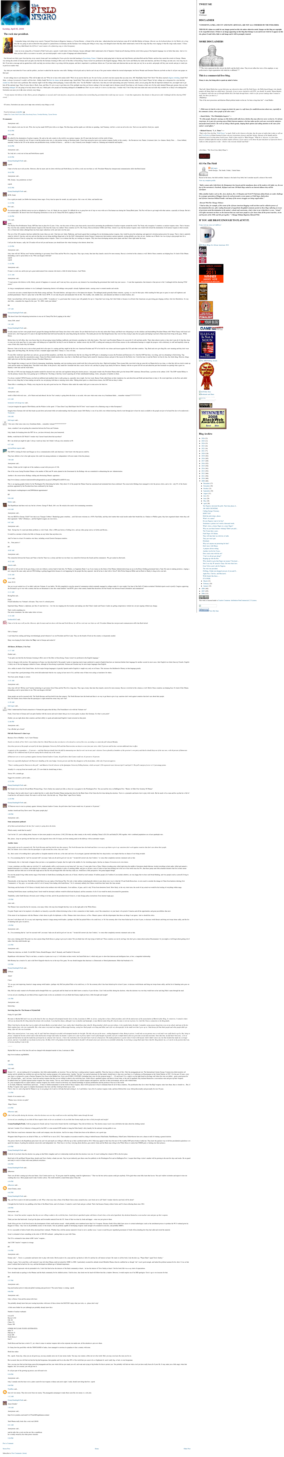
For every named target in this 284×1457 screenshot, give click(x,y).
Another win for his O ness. (212, 551)
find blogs (207, 400)
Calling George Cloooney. (211, 511)
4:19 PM (10, 1146)
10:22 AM (11, 561)
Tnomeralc (11, 413)
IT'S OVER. (207, 578)
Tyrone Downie (52, 114)
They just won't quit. (209, 538)
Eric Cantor (11, 114)
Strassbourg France (31, 114)
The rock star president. (16, 33)
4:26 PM (10, 1164)
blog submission (210, 399)
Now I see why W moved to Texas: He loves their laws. (220, 563)
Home (97, 1449)
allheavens (11, 1111)
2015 (203, 466)
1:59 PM (10, 925)
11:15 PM (11, 203)
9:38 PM (10, 1374)
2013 (203, 471)
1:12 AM (11, 1396)
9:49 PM (10, 1385)
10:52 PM (11, 188)
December (206, 483)
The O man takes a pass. (210, 531)
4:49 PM (10, 1208)
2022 (203, 448)
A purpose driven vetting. (211, 548)
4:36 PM (10, 1181)
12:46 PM (11, 722)
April (205, 503)
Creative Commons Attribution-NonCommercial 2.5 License (237, 600)
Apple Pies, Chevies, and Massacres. (214, 573)
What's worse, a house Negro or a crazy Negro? (218, 526)
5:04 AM (11, 416)
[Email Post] (23, 112)
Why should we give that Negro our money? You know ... (221, 561)
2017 (203, 461)
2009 (203, 481)
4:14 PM (10, 1108)
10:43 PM (11, 172)
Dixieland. (206, 541)
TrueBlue (11, 1389)
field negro (11, 420)
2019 (203, 456)
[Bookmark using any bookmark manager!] (208, 606)
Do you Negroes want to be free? (213, 521)
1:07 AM (11, 309)
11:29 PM (11, 246)
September (206, 491)
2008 (203, 588)
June (205, 498)
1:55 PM (10, 899)
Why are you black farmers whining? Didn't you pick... (220, 528)
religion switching (174, 78)
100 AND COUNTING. (210, 508)
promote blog (212, 400)
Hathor (10, 502)
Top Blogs (213, 397)
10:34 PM (11, 146)
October (206, 488)
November (206, 486)
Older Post (187, 1449)
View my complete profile (207, 180)
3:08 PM (10, 1064)
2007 (203, 591)
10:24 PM (11, 131)
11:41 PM (11, 264)
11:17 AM (11, 650)
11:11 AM (11, 592)
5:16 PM (10, 1250)
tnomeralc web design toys (16, 403)
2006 (203, 593)
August (205, 493)
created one (6, 83)
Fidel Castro (18, 114)
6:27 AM (11, 444)
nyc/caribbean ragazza (14, 448)
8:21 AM (11, 1425)
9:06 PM (10, 1291)
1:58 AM (11, 1407)
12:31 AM (11, 275)
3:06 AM (11, 388)
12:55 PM (11, 799)
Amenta (10, 565)
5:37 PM (10, 1280)
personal (200, 400)
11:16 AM (11, 616)
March (205, 581)
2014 (203, 468)
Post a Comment (8, 1443)
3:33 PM (10, 1092)
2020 (203, 453)
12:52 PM (11, 781)
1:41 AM (11, 324)
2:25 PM (10, 964)
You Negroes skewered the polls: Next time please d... (220, 506)
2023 (203, 446)
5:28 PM (10, 1438)
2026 (203, 438)
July (204, 496)
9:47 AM (11, 522)
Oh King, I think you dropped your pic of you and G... (220, 571)
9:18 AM (11, 509)
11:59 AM (11, 702)
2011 (203, 476)
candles (214, 399)
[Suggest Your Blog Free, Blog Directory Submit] (202, 398)
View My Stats (214, 611)
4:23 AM (11, 399)
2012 (203, 473)
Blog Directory (207, 397)
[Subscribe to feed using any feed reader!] (206, 603)
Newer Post (6, 1449)
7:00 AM (11, 460)
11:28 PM (11, 216)
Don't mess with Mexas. (210, 546)
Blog (200, 397)
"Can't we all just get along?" (212, 556)
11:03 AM (11, 575)
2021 (203, 451)
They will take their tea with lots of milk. (216, 536)
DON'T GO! (207, 513)
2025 (203, 441)
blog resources (204, 399)
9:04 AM (11, 498)
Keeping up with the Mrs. (211, 558)
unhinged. (12, 87)
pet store (204, 400)
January (206, 586)
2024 (203, 443)
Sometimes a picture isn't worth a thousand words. (219, 523)
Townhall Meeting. (42, 114)
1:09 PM (10, 814)
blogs (200, 399)
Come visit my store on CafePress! (210, 225)
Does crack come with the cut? (212, 553)
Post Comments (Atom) (19, 1453)
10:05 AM (11, 550)
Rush (24, 114)
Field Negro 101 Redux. (210, 533)
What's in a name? (209, 518)
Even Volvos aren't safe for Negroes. (214, 566)
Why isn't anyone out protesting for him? (216, 543)
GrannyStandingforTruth (15, 161)
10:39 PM (11, 157)
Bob (9, 207)
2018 (203, 458)
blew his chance (54, 80)
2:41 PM (10, 998)
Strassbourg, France (89, 58)
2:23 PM (10, 945)
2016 (203, 463)
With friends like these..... (211, 576)
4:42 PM (10, 1192)
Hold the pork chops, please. (212, 516)
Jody (9, 134)
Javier (10, 578)
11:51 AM (11, 680)
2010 (203, 478)
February (206, 583)
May (205, 501)
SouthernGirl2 (12, 619)
